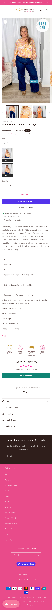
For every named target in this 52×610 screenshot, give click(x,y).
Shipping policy (39, 601)
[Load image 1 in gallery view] (12, 111)
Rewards (8, 507)
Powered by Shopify (29, 597)
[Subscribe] (44, 456)
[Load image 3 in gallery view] (39, 111)
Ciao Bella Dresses (16, 597)
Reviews (8, 480)
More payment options (26, 207)
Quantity (5, 181)
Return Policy (10, 513)
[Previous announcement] (4, 2)
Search (7, 474)
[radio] (5, 143)
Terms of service (27, 601)
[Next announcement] (47, 2)
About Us (8, 540)
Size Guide (9, 491)
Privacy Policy (10, 529)
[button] (4, 10)
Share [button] (6, 336)
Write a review (26, 375)
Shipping (13, 134)
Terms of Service (11, 518)
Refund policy (41, 597)
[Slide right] (49, 112)
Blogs (7, 502)
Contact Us (9, 534)
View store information (13, 220)
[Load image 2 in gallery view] (26, 111)
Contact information (27, 605)
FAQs (7, 496)
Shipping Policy (11, 523)
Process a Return (11, 485)
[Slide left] (2, 112)
